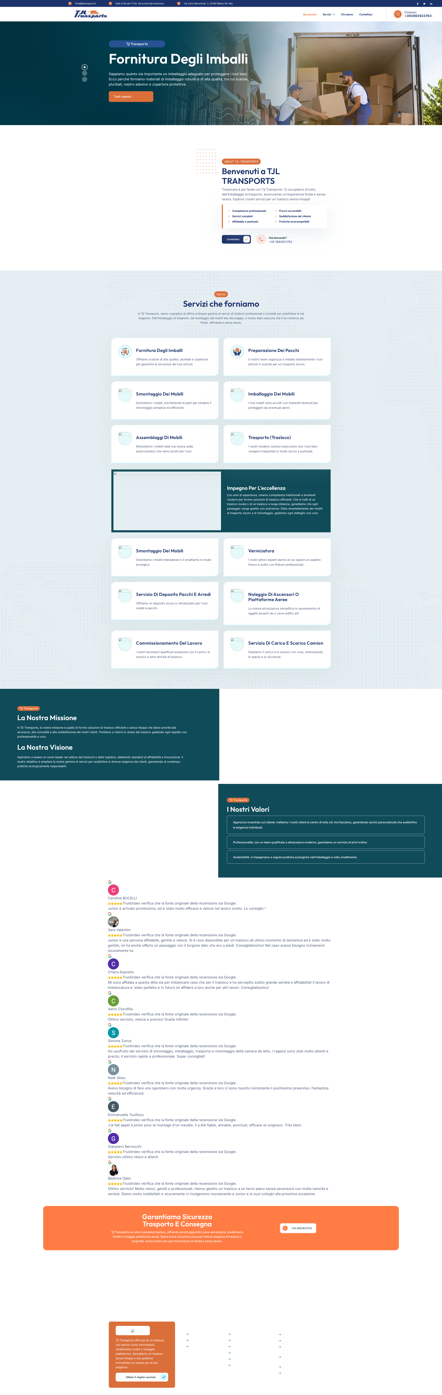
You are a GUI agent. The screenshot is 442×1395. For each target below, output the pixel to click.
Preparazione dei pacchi (273, 350)
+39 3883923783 (280, 241)
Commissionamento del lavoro (169, 643)
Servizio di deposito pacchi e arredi (173, 594)
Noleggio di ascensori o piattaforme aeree (273, 596)
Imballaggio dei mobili (271, 394)
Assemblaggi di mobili (159, 437)
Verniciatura (261, 551)
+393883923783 (418, 16)
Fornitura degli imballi (159, 350)
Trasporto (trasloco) (269, 437)
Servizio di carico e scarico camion (285, 643)
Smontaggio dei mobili (159, 394)
